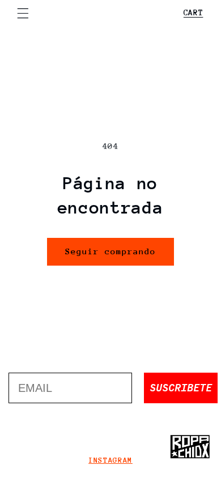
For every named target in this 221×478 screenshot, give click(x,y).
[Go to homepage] (190, 447)
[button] (23, 13)
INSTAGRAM (110, 460)
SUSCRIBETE (181, 388)
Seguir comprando (110, 251)
